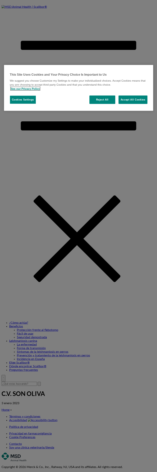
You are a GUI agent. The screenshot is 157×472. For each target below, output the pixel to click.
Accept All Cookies (133, 99)
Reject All (102, 99)
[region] (78, 88)
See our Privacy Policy (25, 88)
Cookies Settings (23, 99)
